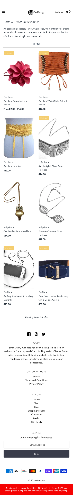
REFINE (36, 44)
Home (36, 399)
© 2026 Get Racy (36, 480)
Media (36, 418)
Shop (36, 403)
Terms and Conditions (36, 380)
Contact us (36, 414)
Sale (36, 407)
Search (36, 376)
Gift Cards (36, 422)
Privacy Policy (36, 384)
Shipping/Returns (36, 410)
